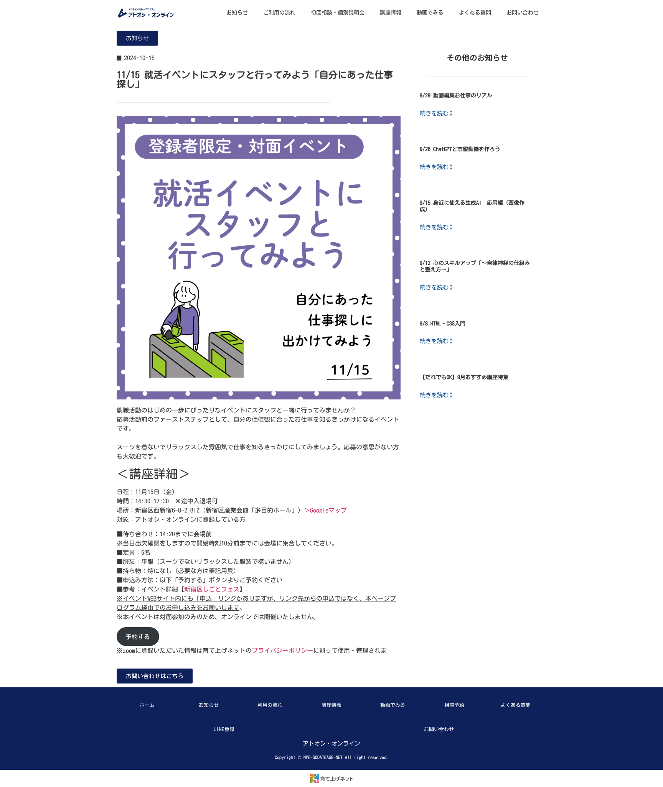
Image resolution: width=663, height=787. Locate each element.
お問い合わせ (522, 12)
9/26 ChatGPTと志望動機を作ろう (460, 149)
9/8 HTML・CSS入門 (442, 323)
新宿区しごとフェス (211, 589)
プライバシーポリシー (282, 650)
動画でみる (430, 12)
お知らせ (237, 12)
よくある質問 (475, 12)
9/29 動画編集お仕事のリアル (456, 95)
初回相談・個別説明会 (337, 12)
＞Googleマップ (325, 510)
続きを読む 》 (437, 113)
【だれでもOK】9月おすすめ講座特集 (464, 377)
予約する (137, 637)
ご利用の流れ (279, 12)
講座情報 (390, 12)
